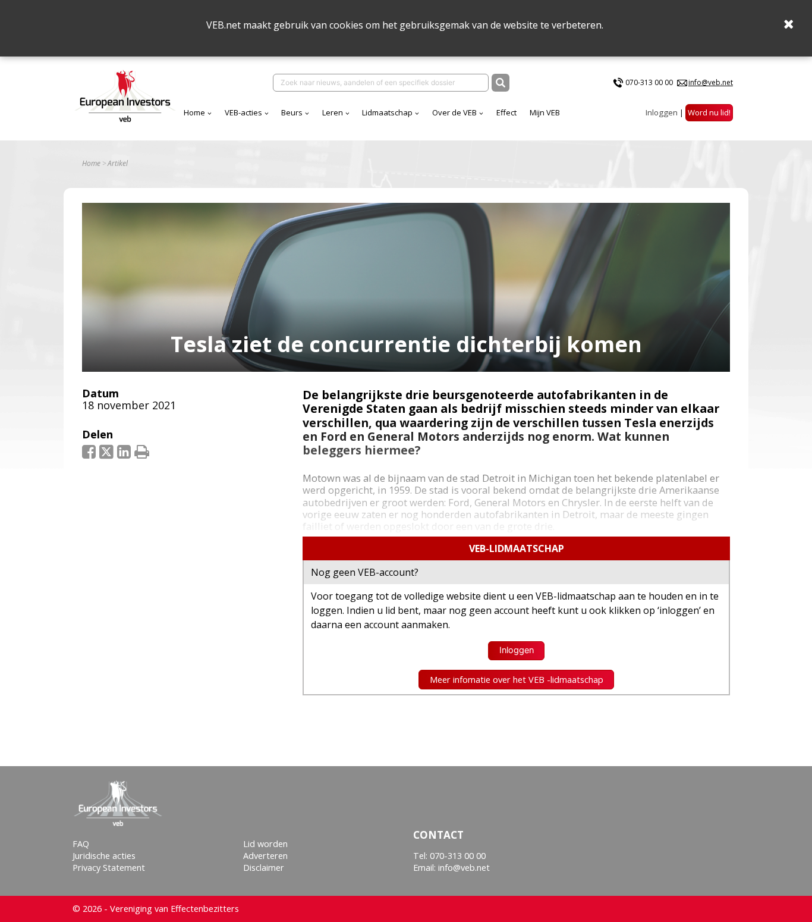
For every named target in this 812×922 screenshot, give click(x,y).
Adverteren (265, 855)
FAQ (81, 843)
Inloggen (662, 112)
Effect (506, 112)
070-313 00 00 (649, 82)
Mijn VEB (545, 112)
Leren (332, 112)
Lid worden (265, 843)
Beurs (292, 112)
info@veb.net (710, 82)
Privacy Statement (109, 867)
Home (194, 112)
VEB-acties (243, 112)
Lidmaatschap (387, 112)
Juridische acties (104, 855)
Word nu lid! (709, 112)
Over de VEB (454, 112)
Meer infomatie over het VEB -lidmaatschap (516, 679)
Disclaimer (263, 867)
